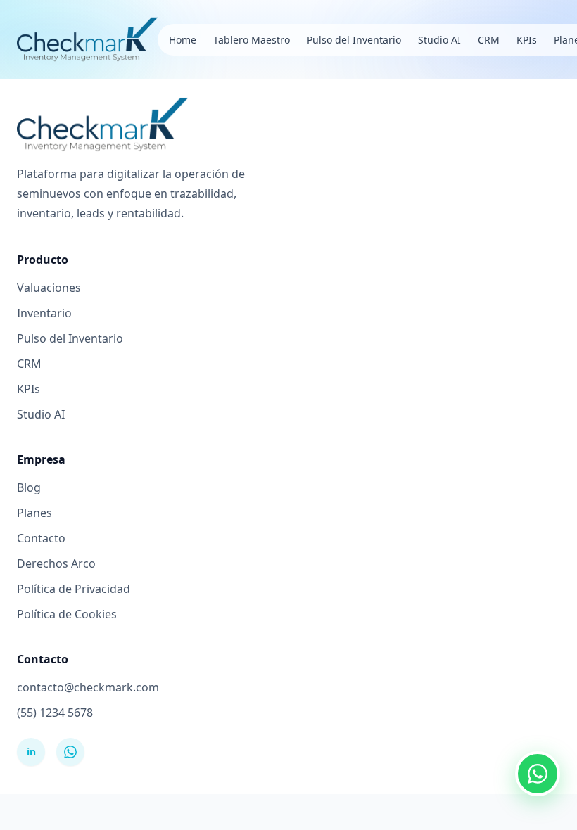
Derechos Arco (56, 563)
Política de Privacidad (73, 588)
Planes (34, 513)
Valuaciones (49, 287)
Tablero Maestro (251, 39)
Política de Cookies (67, 614)
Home (182, 39)
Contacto (41, 538)
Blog (29, 487)
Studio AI (439, 39)
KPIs (526, 39)
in (31, 751)
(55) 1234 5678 (55, 712)
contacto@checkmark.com (88, 687)
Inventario (44, 313)
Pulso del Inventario (354, 39)
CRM (489, 39)
